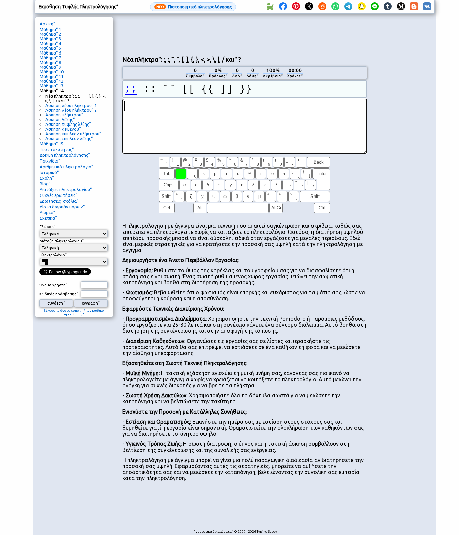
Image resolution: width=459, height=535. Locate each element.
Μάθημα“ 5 (50, 48)
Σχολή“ (47, 178)
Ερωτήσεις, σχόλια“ (59, 201)
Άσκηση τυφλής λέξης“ (68, 124)
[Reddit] (322, 6)
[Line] (375, 6)
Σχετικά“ (48, 218)
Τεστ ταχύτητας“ (57, 149)
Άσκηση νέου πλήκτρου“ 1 (71, 105)
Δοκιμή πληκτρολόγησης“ (65, 155)
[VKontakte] (427, 6)
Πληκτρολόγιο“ (53, 255)
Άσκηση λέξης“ (60, 119)
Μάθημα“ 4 (50, 43)
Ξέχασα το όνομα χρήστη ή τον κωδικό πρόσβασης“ (74, 312)
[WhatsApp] (335, 6)
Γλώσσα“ (47, 227)
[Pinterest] (296, 6)
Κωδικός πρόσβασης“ (58, 294)
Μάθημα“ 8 (50, 62)
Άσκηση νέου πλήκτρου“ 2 (71, 110)
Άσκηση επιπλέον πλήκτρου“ (73, 133)
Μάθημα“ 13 (52, 85)
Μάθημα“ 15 (52, 143)
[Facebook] (283, 6)
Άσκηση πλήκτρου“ (64, 114)
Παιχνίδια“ (50, 160)
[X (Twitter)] (309, 6)
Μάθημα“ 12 (52, 81)
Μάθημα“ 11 (52, 76)
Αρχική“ (47, 23)
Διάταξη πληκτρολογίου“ (62, 241)
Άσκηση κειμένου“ (63, 129)
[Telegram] (348, 6)
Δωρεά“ (47, 212)
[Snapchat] (362, 6)
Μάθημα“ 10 (52, 71)
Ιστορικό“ (49, 172)
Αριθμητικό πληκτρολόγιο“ (66, 166)
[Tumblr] (388, 6)
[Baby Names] (270, 6)
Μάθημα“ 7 (50, 57)
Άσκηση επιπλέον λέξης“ (69, 138)
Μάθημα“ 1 (50, 29)
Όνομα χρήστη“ (53, 285)
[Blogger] (414, 6)
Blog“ (45, 183)
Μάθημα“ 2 (50, 34)
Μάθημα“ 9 (50, 67)
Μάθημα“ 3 (50, 38)
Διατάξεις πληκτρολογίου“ (66, 189)
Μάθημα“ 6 (50, 52)
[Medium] (401, 6)
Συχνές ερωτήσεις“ (58, 195)
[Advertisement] (244, 34)
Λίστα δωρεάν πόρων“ (62, 206)
